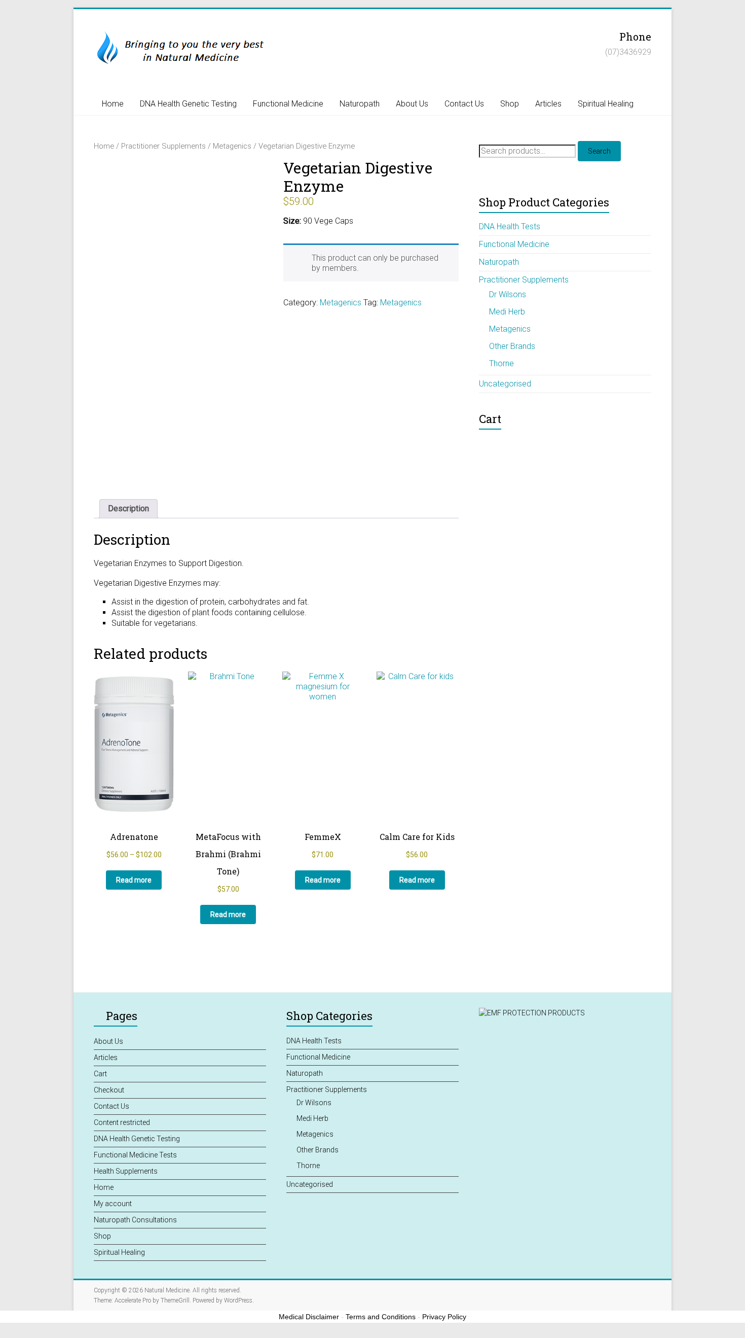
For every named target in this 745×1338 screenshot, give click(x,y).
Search (599, 151)
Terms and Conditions (381, 1317)
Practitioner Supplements (163, 146)
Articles (548, 104)
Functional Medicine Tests (135, 1155)
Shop (509, 104)
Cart (100, 1074)
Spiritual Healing (606, 104)
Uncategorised (505, 384)
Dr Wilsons (507, 294)
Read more (134, 880)
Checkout (109, 1090)
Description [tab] (128, 508)
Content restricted (122, 1122)
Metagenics (232, 146)
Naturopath (360, 104)
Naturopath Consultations (135, 1220)
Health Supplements (126, 1171)
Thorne (501, 363)
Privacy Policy (444, 1317)
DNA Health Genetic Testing (188, 104)
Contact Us (464, 104)
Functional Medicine (288, 104)
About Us (412, 104)
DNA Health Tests (509, 226)
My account (113, 1204)
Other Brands (512, 346)
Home (113, 104)
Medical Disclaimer (309, 1317)
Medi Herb (507, 311)
